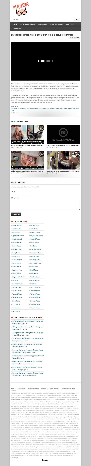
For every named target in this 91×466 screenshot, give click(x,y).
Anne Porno (42, 24)
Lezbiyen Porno (17, 270)
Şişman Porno (17, 291)
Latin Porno (34, 266)
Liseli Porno (69, 24)
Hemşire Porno (17, 260)
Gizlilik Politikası (54, 388)
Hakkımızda (22, 388)
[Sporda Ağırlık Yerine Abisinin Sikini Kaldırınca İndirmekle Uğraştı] (63, 134)
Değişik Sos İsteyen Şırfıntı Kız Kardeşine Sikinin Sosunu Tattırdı (31, 171)
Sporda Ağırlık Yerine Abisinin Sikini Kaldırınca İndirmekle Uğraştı (67, 145)
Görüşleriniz (15, 198)
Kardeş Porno (16, 263)
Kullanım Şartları (33, 388)
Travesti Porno (17, 294)
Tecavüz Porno (35, 291)
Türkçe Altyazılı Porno (28, 24)
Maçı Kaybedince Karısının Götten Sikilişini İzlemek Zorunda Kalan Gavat (34, 145)
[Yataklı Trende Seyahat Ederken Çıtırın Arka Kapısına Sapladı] (63, 160)
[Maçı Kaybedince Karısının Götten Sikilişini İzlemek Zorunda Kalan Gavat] (27, 134)
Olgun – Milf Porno (56, 24)
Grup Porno (16, 256)
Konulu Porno (16, 266)
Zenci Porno (16, 311)
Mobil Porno (34, 273)
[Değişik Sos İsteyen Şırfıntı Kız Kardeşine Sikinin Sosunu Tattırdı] (27, 160)
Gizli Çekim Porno (36, 253)
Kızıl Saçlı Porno (35, 263)
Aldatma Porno (17, 225)
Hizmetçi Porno (35, 260)
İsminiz (13, 191)
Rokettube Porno (17, 284)
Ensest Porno (34, 242)
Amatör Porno (17, 29)
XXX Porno (16, 304)
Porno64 (35, 108)
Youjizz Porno (63, 108)
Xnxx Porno (16, 301)
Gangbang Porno (35, 249)
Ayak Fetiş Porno (18, 235)
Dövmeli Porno (22, 108)
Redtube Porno (35, 280)
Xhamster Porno (35, 297)
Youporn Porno (71, 108)
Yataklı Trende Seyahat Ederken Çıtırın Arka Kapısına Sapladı (66, 171)
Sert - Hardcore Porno (53, 108)
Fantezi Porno (16, 249)
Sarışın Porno (42, 108)
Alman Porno (34, 225)
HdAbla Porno (34, 256)
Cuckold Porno (35, 239)
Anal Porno (14, 108)
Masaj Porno (16, 273)
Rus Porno (33, 284)
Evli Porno (33, 246)
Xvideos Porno (35, 301)
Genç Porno (29, 108)
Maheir (15, 24)
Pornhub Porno (35, 277)
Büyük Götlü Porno (36, 235)
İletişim (43, 388)
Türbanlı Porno (35, 294)
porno (18, 399)
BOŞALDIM (75, 37)
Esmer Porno (16, 246)
